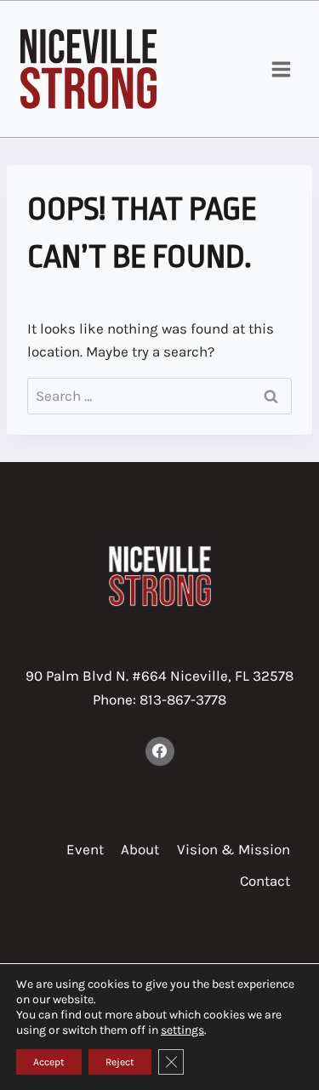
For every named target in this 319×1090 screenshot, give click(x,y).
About (140, 849)
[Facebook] (159, 751)
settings (182, 1030)
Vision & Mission (233, 849)
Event (85, 849)
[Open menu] (281, 69)
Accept (49, 1062)
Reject (119, 1062)
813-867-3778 (183, 699)
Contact (265, 880)
